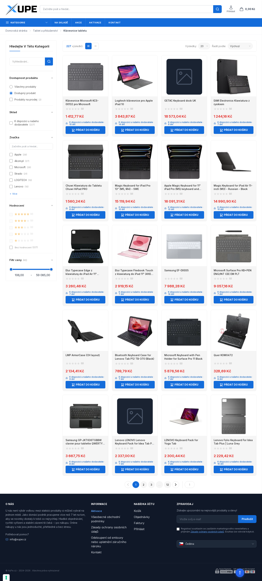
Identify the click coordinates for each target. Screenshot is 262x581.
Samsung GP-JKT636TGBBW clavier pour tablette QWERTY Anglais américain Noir (84, 444)
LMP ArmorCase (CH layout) (83, 355)
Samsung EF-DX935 (176, 270)
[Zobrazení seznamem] (95, 46)
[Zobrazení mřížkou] (88, 46)
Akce (78, 22)
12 (167, 484)
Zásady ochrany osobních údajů (207, 531)
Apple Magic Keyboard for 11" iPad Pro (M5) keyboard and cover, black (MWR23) (182, 189)
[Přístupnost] (240, 573)
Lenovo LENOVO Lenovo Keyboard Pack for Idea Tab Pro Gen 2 (134, 444)
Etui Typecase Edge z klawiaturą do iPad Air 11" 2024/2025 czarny (81, 274)
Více (14, 193)
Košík (137, 511)
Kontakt (115, 22)
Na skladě (61, 22)
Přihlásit (139, 529)
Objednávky (142, 517)
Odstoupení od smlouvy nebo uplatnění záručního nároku (108, 542)
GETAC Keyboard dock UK (180, 100)
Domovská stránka (16, 30)
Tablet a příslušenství (45, 30)
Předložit (247, 518)
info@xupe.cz (18, 539)
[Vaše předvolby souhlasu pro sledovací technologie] (6, 577)
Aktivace (95, 22)
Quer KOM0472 (223, 355)
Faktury (139, 523)
